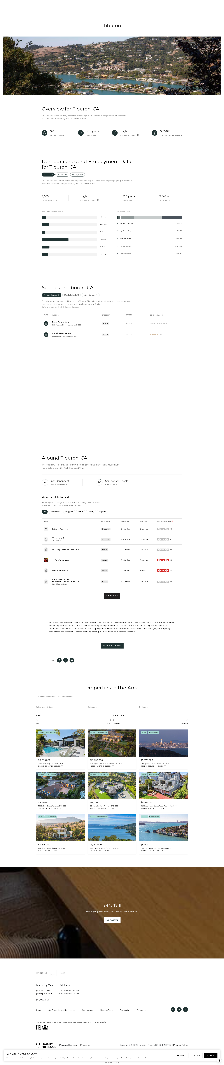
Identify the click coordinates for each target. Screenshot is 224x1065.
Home (38, 1010)
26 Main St (56, 541)
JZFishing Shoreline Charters (64, 550)
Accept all (211, 1055)
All (46, 512)
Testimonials (125, 1010)
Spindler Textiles (59, 529)
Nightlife (103, 512)
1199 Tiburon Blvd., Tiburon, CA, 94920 (66, 325)
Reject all (180, 1055)
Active (81, 512)
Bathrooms (92, 707)
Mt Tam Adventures (60, 560)
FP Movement (58, 538)
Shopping (70, 512)
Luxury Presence (81, 1045)
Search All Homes (112, 646)
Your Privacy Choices (112, 1062)
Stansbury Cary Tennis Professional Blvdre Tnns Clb (64, 580)
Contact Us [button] (112, 920)
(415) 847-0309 (43, 990)
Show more (112, 596)
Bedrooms (143, 707)
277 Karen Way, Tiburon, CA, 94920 (65, 336)
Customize (195, 1055)
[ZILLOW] (179, 1009)
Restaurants (56, 512)
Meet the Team (106, 1010)
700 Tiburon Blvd (59, 584)
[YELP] (185, 1009)
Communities (87, 1010)
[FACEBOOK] (173, 1009)
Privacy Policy (180, 1045)
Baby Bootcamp (59, 570)
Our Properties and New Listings (61, 1010)
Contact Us (141, 1010)
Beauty (92, 512)
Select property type (44, 707)
